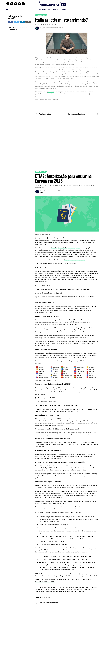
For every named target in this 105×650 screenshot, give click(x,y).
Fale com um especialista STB (66, 591)
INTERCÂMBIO (42, 9)
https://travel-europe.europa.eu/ (45, 581)
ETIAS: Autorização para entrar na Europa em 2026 (17, 28)
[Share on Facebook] (10, 22)
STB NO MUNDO (62, 9)
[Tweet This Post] (16, 22)
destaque (47, 597)
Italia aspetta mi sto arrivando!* (15, 17)
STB (42, 29)
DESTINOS (55, 9)
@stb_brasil (50, 92)
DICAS (49, 9)
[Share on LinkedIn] (22, 22)
